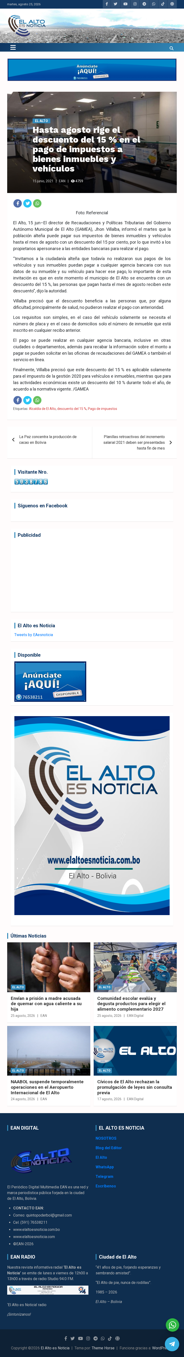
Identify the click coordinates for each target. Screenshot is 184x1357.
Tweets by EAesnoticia (33, 635)
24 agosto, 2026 (23, 1099)
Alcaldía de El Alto (42, 409)
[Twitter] (27, 203)
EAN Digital (135, 1016)
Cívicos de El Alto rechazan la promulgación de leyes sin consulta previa (134, 1087)
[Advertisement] (92, 575)
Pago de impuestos (102, 409)
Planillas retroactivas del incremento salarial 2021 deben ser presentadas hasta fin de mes (134, 442)
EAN (62, 181)
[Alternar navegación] (13, 47)
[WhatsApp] (37, 203)
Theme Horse (103, 1348)
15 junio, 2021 (43, 181)
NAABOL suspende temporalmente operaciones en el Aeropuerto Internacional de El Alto (47, 1087)
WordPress (161, 1348)
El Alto (41, 121)
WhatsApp (105, 1167)
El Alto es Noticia (55, 1348)
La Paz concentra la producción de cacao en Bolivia (48, 439)
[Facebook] (17, 203)
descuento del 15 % (71, 409)
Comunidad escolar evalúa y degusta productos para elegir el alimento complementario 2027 (131, 1004)
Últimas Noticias (28, 936)
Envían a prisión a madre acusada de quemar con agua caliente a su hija (46, 1004)
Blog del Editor (109, 1148)
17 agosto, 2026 (109, 1099)
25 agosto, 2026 (23, 1016)
